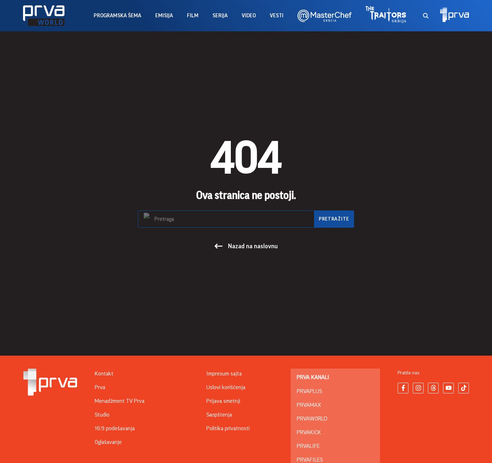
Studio (102, 415)
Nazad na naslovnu (253, 246)
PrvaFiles (310, 460)
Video (249, 15)
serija (220, 15)
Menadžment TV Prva (119, 401)
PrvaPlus (309, 391)
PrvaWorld (312, 419)
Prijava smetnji (223, 401)
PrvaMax (309, 405)
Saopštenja (219, 415)
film (192, 15)
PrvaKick (309, 432)
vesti (276, 15)
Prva (100, 387)
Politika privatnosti (228, 428)
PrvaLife (308, 446)
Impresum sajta (224, 374)
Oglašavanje (108, 442)
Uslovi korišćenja (225, 387)
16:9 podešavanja (115, 428)
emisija (164, 15)
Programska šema (117, 15)
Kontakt (104, 374)
